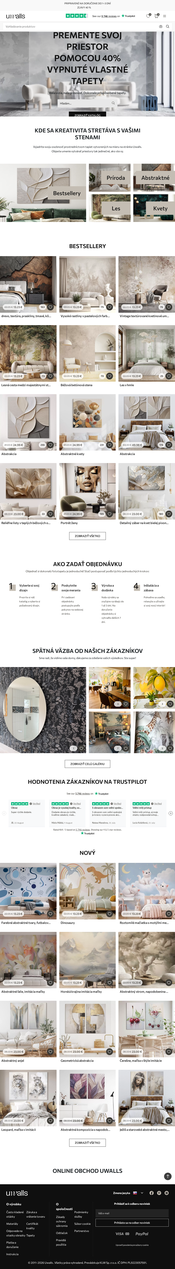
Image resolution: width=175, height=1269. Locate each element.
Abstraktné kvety (72, 454)
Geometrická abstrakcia (77, 1060)
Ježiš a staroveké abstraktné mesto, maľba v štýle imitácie (145, 1129)
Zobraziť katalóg (87, 115)
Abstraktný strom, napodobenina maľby (145, 991)
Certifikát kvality (32, 1226)
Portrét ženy (69, 523)
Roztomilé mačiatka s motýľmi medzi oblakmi (145, 923)
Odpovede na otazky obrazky (15, 1233)
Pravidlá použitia (61, 1242)
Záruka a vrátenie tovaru (35, 1214)
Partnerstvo (81, 1230)
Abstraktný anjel (12, 1060)
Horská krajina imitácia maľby (81, 991)
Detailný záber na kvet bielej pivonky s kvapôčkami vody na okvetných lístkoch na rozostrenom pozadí (145, 523)
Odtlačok (62, 1232)
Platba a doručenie (12, 1244)
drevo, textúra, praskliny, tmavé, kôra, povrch (26, 316)
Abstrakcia (8, 454)
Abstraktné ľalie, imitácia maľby (23, 991)
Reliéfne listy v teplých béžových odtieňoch (26, 523)
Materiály (12, 1223)
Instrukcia (12, 1254)
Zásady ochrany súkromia (62, 1221)
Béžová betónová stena (76, 385)
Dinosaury (68, 923)
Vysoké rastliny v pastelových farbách (86, 316)
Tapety (30, 1235)
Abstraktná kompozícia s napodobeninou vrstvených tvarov (86, 1129)
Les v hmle (127, 385)
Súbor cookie (82, 1223)
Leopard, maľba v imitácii (18, 1129)
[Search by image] (161, 26)
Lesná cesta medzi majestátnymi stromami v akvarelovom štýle (26, 385)
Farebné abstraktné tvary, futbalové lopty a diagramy (26, 923)
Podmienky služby (81, 1214)
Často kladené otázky (15, 1214)
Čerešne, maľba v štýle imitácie (141, 1060)
